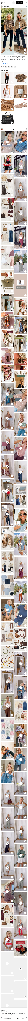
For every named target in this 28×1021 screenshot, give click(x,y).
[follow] (26, 6)
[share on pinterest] (9, 67)
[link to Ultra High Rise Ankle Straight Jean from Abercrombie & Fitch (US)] (7, 78)
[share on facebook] (6, 67)
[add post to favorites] (25, 53)
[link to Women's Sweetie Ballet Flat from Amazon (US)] (20, 104)
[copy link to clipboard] (15, 67)
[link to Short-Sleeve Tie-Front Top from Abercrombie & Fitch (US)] (20, 78)
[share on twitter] (12, 67)
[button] (26, 2)
